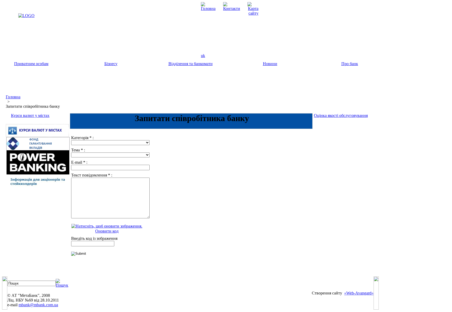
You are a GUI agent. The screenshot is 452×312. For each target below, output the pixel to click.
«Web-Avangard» (359, 293)
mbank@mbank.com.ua (38, 305)
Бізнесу (110, 63)
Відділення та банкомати (190, 63)
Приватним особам (31, 63)
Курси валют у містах (30, 115)
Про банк (349, 63)
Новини (270, 63)
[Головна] (208, 8)
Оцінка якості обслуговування (341, 115)
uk (203, 55)
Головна (13, 97)
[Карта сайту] (252, 13)
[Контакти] (231, 8)
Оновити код (106, 231)
